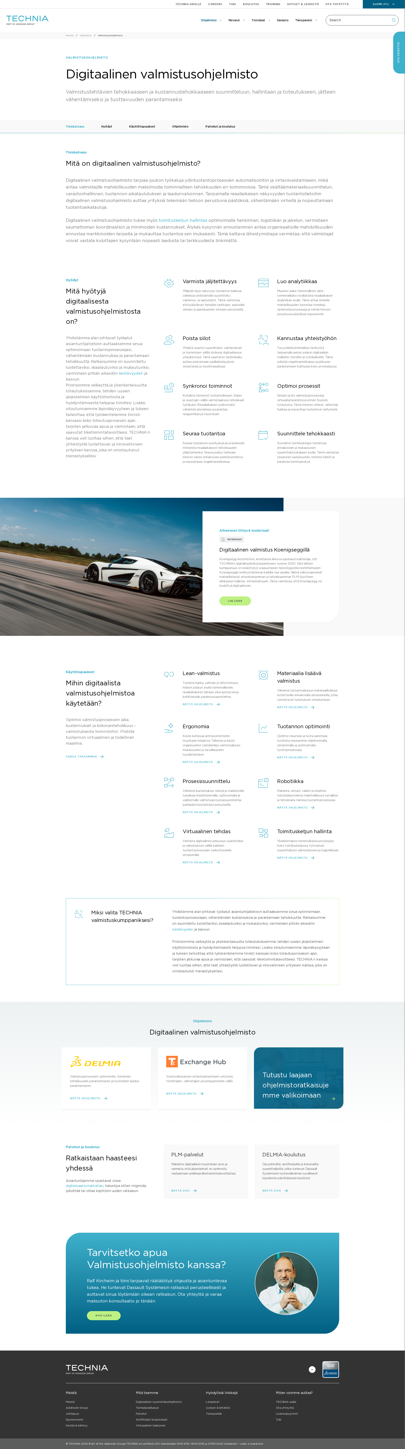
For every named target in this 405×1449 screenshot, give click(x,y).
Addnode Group (77, 1407)
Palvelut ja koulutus (220, 126)
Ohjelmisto (180, 126)
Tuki (232, 4)
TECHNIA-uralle (188, 4)
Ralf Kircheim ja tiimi (108, 1280)
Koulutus (251, 4)
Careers (215, 4)
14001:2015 (197, 1443)
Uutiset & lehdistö (303, 4)
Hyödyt (106, 126)
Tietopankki (214, 1413)
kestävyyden (131, 373)
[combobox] (362, 20)
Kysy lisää (104, 1315)
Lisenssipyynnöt (287, 1413)
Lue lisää (235, 601)
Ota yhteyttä (337, 4)
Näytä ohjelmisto (198, 704)
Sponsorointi (74, 1419)
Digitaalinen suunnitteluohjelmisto (159, 1401)
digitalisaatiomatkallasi (84, 1186)
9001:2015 (183, 1443)
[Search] (394, 20)
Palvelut (141, 1413)
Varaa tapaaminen (81, 756)
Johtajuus (72, 1413)
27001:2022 (215, 1443)
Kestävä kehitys (77, 1425)
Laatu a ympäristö (251, 1443)
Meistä (70, 1401)
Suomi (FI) (381, 4)
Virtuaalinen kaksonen (151, 1425)
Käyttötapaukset (142, 126)
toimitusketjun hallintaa (183, 220)
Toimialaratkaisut (147, 1407)
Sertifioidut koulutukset (151, 1419)
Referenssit (234, 539)
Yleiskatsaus (75, 126)
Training (273, 4)
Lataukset (213, 1401)
